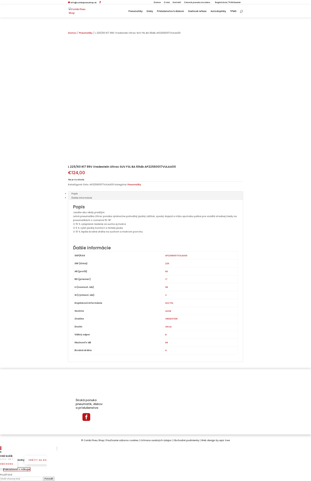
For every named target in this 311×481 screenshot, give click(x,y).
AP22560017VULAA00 (176, 255)
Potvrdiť (49, 478)
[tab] (155, 193)
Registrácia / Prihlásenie (227, 2)
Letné (168, 311)
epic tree (224, 440)
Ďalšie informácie (81, 197)
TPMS (233, 11)
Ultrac (168, 326)
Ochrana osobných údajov (155, 440)
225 (167, 263)
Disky (150, 11)
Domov (157, 2)
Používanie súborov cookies (122, 440)
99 (166, 287)
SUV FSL (169, 303)
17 (166, 279)
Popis (74, 193)
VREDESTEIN (171, 318)
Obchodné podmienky (186, 440)
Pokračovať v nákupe (17, 469)
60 (166, 271)
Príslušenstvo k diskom (170, 11)
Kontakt (177, 2)
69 (166, 342)
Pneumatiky (135, 11)
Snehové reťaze (197, 11)
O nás (167, 2)
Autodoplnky (218, 11)
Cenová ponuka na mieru (197, 2)
